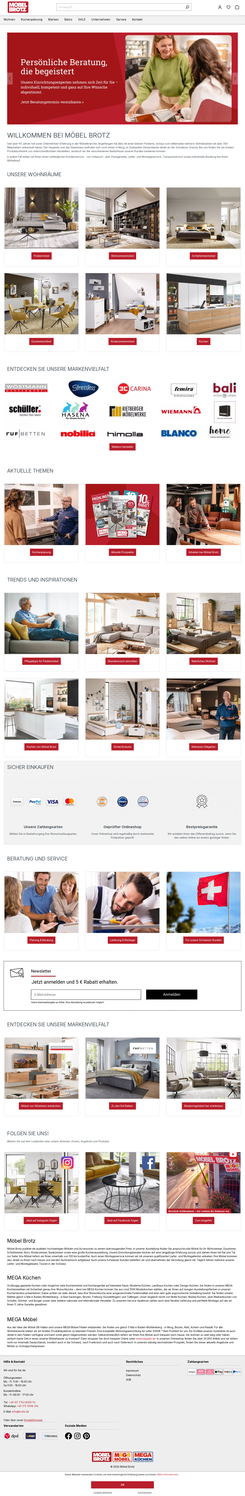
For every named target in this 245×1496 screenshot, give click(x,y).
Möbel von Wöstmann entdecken (40, 1105)
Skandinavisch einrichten (122, 661)
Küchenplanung (41, 552)
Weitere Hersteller (122, 446)
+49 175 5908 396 (27, 1406)
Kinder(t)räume (122, 746)
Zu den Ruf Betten (122, 1105)
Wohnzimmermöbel (122, 255)
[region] (122, 78)
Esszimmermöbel (41, 341)
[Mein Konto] (220, 7)
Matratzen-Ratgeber (204, 746)
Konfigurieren (145, 1492)
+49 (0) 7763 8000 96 (22, 1402)
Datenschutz (133, 1375)
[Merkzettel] (228, 7)
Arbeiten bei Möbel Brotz (203, 552)
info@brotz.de (20, 1411)
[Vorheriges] (10, 78)
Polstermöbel (41, 255)
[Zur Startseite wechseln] (18, 7)
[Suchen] (187, 7)
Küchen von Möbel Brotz (41, 746)
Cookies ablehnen (102, 1492)
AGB (128, 1379)
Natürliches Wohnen (203, 661)
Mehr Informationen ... (168, 1474)
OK (122, 1484)
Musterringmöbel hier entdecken (203, 1105)
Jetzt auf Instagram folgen (41, 1220)
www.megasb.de (146, 1338)
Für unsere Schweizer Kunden (204, 940)
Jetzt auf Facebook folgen (122, 1220)
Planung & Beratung (41, 940)
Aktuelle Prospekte (122, 552)
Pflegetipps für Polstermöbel (41, 661)
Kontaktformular (33, 1420)
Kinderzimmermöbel (122, 341)
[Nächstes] (235, 78)
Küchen (203, 341)
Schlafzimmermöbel (203, 255)
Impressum (132, 1370)
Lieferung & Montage (122, 940)
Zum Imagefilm (203, 1220)
